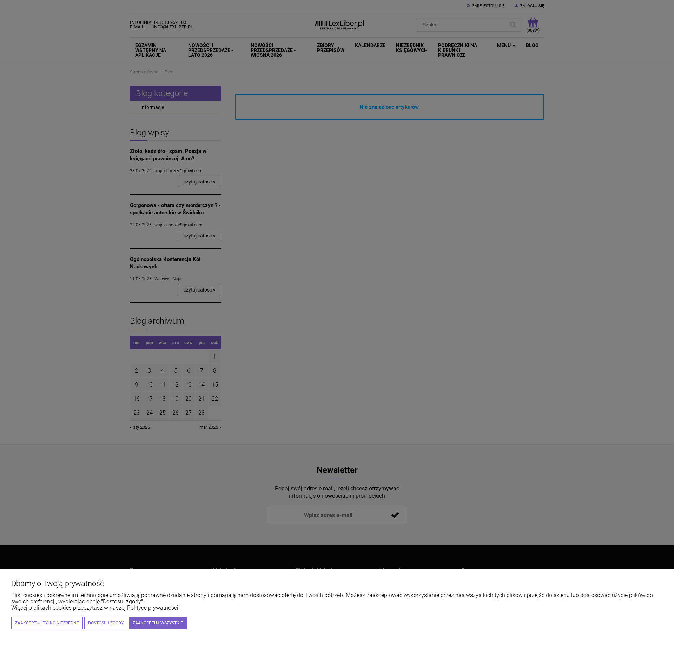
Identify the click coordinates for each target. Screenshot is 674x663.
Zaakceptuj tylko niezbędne (47, 623)
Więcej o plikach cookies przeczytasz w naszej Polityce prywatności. (95, 607)
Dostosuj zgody (106, 623)
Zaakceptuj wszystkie (158, 623)
